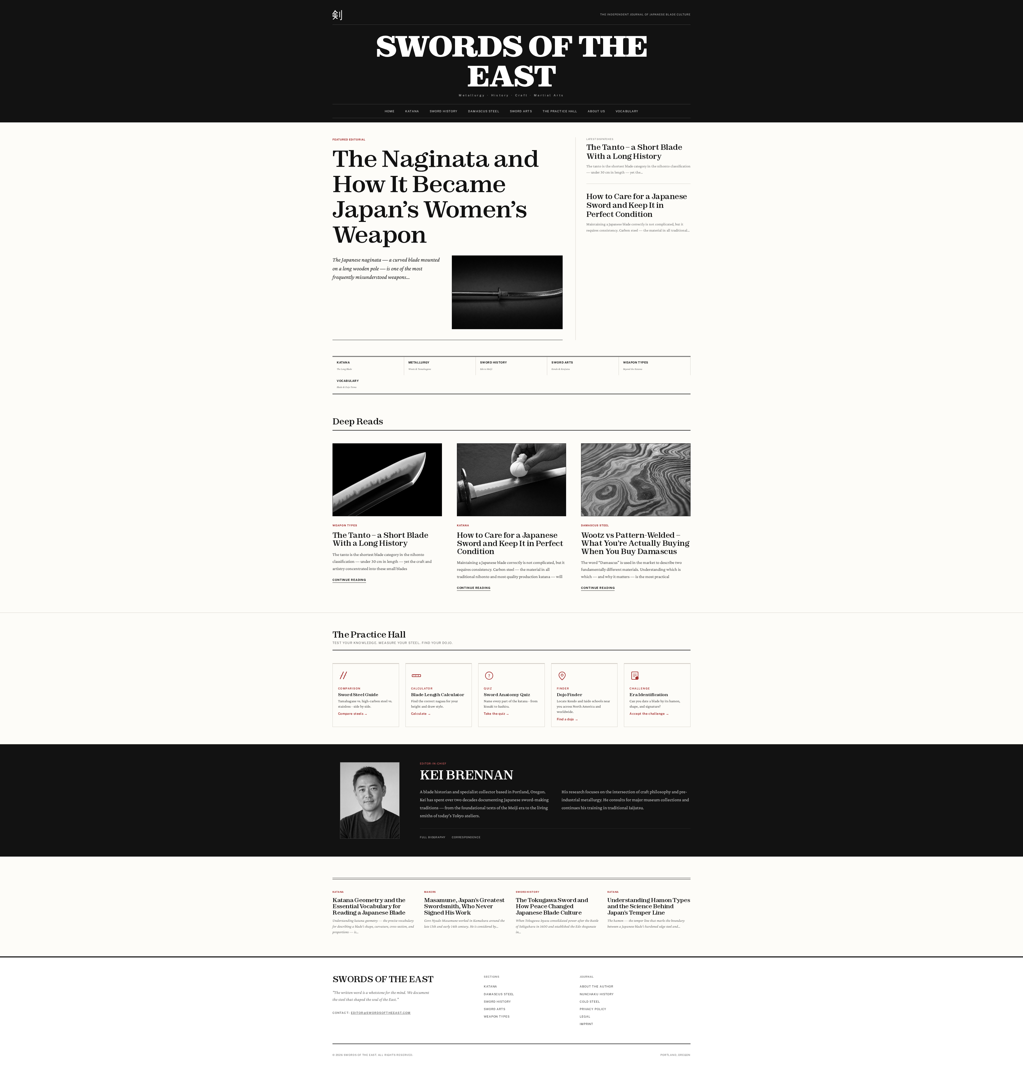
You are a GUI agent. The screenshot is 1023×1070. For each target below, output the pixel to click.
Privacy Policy (593, 1009)
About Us (596, 111)
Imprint (586, 1024)
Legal (585, 1016)
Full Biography (432, 837)
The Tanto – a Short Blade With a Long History (634, 151)
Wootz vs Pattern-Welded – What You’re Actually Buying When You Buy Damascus (635, 543)
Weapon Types (497, 1016)
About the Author (596, 986)
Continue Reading (349, 579)
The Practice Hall (560, 111)
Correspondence (466, 837)
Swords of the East (511, 61)
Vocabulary (627, 111)
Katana (412, 111)
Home (390, 111)
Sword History (443, 111)
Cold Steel (590, 1001)
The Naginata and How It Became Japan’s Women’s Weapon (435, 196)
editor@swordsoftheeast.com (381, 1012)
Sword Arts (521, 111)
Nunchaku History (597, 994)
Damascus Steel (483, 111)
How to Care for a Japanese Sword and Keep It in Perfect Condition (636, 205)
